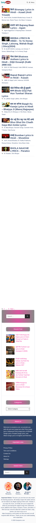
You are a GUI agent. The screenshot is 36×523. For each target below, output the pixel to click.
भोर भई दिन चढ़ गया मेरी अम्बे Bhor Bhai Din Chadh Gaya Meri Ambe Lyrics (18, 122)
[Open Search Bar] (27, 2)
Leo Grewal (24, 49)
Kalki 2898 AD (23, 67)
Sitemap (6, 459)
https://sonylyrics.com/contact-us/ (11, 513)
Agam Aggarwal (9, 30)
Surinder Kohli (28, 127)
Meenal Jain (5, 20)
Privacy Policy (7, 448)
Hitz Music (23, 112)
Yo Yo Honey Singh (21, 51)
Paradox (8, 153)
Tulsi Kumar (11, 130)
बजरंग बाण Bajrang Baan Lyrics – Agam (22, 26)
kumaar (30, 67)
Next (12, 309)
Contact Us (6, 453)
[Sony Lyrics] (6, 2)
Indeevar (20, 80)
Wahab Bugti (10, 51)
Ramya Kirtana (6, 143)
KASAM (26, 80)
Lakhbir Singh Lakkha (12, 98)
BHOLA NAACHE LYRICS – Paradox (20, 149)
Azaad (28, 17)
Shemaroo (5, 83)
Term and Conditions (9, 450)
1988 (5, 80)
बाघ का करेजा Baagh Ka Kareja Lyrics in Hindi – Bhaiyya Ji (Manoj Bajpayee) (18, 106)
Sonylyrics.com (20, 520)
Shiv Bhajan (24, 98)
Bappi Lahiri (13, 80)
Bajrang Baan (20, 30)
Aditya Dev (7, 112)
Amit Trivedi (7, 17)
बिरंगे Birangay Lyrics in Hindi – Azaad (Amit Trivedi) (18, 12)
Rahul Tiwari (14, 20)
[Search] (27, 316)
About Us (6, 456)
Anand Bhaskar (12, 140)
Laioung (17, 49)
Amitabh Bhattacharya (19, 17)
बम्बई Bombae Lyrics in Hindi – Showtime (21, 136)
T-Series (4, 130)
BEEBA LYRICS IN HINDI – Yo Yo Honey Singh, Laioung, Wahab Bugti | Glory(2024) (17, 42)
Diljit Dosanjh (14, 67)
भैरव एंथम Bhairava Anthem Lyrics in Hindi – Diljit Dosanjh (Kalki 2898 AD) (16, 60)
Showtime (15, 143)
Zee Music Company (25, 20)
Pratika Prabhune (25, 140)
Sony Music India (24, 143)
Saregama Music (7, 70)
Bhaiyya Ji (16, 112)
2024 (5, 67)
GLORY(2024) (10, 49)
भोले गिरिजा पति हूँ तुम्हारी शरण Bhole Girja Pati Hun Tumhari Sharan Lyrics (17, 92)
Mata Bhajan (10, 127)
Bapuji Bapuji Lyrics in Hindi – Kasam (21, 76)
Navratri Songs (19, 127)
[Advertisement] (18, 232)
